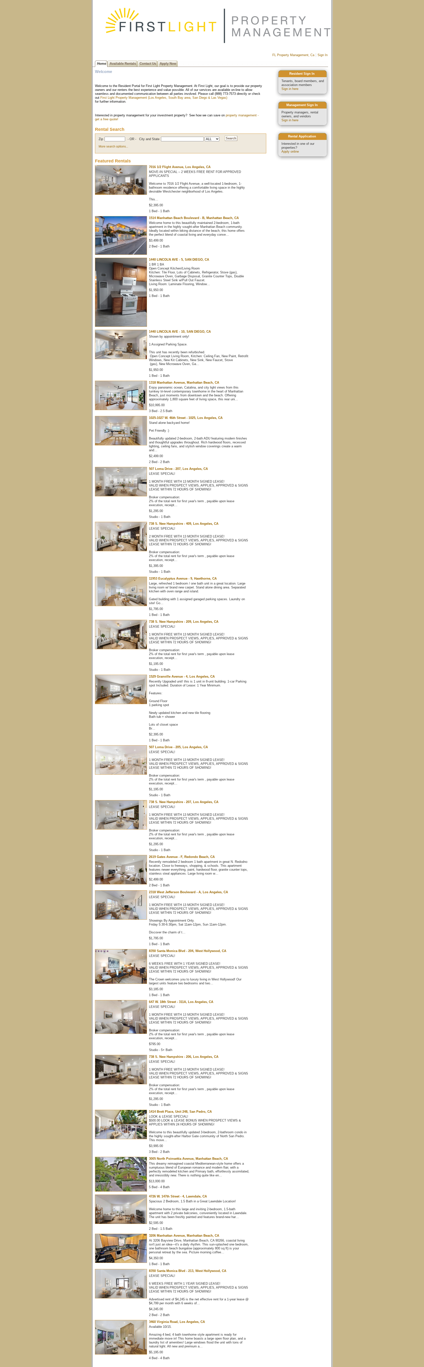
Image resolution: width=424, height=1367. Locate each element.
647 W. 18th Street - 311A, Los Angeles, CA (181, 1002)
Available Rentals (123, 63)
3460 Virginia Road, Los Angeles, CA (177, 1322)
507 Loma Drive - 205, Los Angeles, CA (178, 747)
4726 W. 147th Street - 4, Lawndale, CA (178, 1196)
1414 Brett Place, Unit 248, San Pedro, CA (180, 1111)
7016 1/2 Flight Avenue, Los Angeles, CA (180, 167)
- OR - (132, 139)
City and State (149, 139)
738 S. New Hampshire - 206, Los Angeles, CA (183, 1057)
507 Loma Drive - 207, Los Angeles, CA (178, 469)
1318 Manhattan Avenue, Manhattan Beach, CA (184, 382)
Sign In (323, 55)
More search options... (113, 146)
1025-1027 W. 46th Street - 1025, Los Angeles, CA (186, 418)
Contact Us (148, 63)
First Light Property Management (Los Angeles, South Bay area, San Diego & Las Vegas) (163, 97)
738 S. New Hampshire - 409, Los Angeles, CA (183, 523)
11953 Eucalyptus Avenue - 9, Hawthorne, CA (183, 578)
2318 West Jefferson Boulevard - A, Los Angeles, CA (188, 892)
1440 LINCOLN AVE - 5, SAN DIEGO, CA (179, 259)
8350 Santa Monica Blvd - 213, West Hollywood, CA (187, 1271)
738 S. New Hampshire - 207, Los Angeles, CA (183, 802)
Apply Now (168, 63)
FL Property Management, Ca (293, 55)
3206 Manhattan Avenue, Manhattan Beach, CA (184, 1235)
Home (101, 63)
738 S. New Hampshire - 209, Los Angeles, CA (183, 621)
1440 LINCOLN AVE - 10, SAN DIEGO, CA (180, 331)
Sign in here (289, 89)
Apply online (290, 151)
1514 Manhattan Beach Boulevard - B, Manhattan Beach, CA (194, 218)
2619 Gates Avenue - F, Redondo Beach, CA (182, 857)
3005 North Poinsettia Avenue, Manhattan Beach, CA (188, 1158)
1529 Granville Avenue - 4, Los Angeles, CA (182, 676)
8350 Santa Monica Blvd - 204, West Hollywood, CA (187, 951)
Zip (101, 139)
